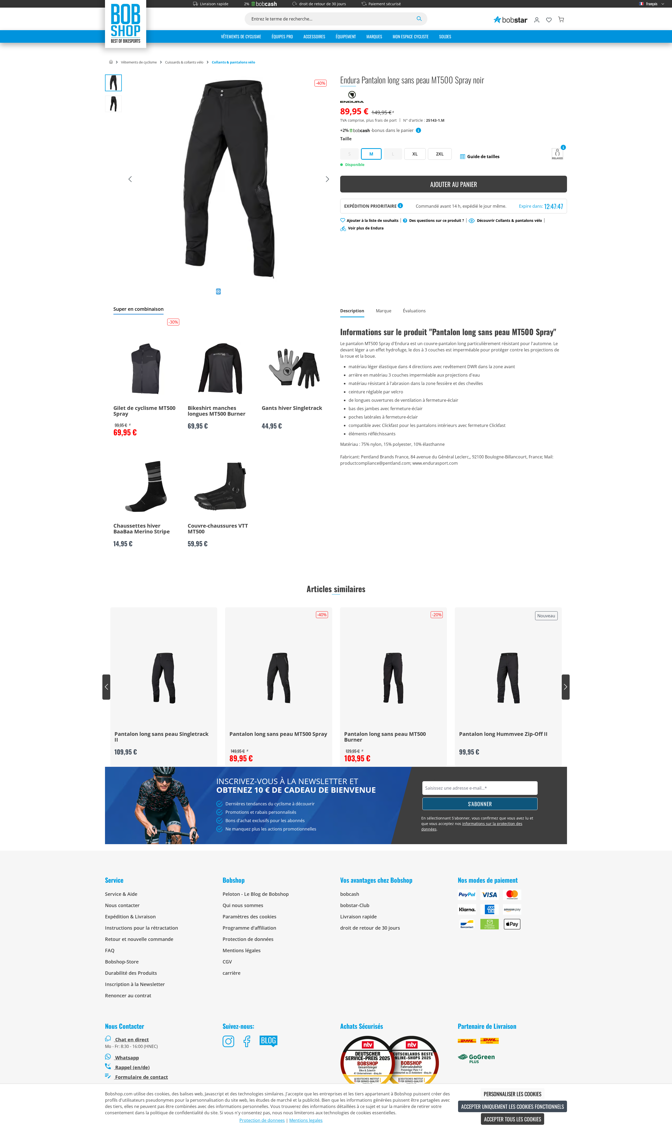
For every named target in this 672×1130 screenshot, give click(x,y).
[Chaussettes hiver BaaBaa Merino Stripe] (145, 486)
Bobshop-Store (122, 961)
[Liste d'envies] (549, 19)
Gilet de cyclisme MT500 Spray (144, 411)
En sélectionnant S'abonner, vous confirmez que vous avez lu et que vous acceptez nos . (477, 824)
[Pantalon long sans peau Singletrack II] (163, 678)
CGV (227, 961)
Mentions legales (306, 1120)
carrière (231, 973)
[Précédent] (130, 179)
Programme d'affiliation (249, 928)
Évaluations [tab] (414, 311)
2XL (440, 154)
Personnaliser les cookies (512, 1094)
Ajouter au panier (453, 184)
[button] (480, 156)
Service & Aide (121, 894)
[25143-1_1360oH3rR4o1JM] (229, 179)
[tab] (352, 311)
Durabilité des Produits (131, 973)
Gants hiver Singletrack (292, 408)
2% (246, 3)
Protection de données (248, 939)
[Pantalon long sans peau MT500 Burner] (393, 678)
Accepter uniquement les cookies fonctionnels (512, 1106)
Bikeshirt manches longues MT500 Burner (216, 411)
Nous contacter (122, 905)
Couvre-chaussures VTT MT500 (218, 529)
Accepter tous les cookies (512, 1119)
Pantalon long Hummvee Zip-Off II (503, 734)
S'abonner (480, 804)
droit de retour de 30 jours (322, 3)
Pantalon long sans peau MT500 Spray (278, 734)
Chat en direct (132, 1039)
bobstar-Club (354, 905)
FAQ (109, 950)
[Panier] (561, 19)
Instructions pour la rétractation (141, 928)
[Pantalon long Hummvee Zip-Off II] (508, 678)
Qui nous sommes (243, 905)
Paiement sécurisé (385, 3)
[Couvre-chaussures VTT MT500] (220, 486)
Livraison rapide (214, 3)
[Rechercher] (419, 18)
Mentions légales (242, 950)
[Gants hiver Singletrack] (294, 368)
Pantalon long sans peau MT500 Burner (385, 737)
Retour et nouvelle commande (139, 939)
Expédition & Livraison (130, 916)
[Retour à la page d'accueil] (125, 23)
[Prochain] (328, 179)
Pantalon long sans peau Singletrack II (161, 737)
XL (415, 154)
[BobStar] (510, 19)
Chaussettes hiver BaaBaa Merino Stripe (141, 529)
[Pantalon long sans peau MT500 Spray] (278, 678)
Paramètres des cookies (249, 916)
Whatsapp (126, 1057)
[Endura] (352, 96)
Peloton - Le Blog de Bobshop (256, 894)
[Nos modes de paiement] (512, 912)
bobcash (349, 894)
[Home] (111, 62)
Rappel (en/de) (132, 1067)
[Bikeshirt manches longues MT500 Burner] (220, 368)
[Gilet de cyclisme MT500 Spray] (145, 368)
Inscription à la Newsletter (135, 984)
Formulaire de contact (141, 1077)
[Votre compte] (537, 19)
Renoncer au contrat (128, 995)
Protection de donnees (262, 1120)
